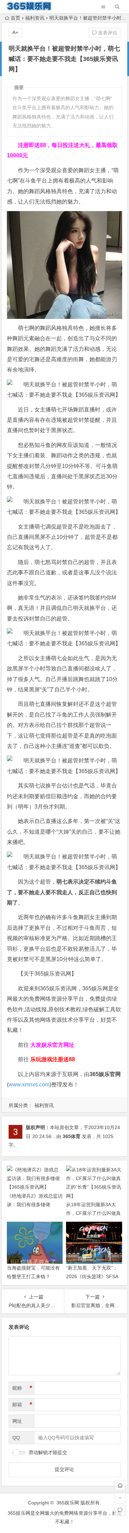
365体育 (71, 1136)
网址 (17, 1421)
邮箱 (22, 1404)
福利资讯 (34, 18)
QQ (16, 1437)
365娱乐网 (67, 1502)
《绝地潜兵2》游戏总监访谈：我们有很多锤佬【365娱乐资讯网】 (35, 1204)
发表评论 (107, 32)
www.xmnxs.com (29, 1084)
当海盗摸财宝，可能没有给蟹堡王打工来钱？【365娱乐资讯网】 (33, 1276)
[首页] (120, 1485)
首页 (15, 18)
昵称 (22, 1388)
